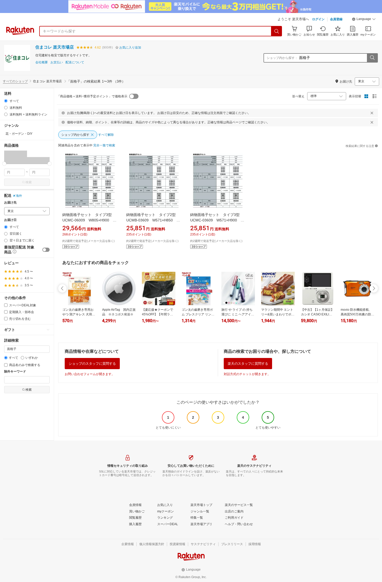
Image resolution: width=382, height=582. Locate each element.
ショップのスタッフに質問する (92, 364)
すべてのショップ (15, 81)
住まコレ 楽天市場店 (54, 47)
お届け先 (10, 202)
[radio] (6, 101)
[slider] (4, 164)
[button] (364, 20)
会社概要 (41, 62)
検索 (28, 182)
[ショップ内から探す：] (372, 58)
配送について (74, 62)
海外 (19, 196)
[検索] (277, 31)
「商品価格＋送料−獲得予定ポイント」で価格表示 (92, 96)
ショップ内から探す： (282, 58)
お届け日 (10, 220)
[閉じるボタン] (372, 113)
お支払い (56, 62)
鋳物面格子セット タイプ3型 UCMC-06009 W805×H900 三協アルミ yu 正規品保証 (89, 220)
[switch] (46, 250)
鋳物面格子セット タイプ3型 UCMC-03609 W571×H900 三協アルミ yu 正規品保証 (217, 220)
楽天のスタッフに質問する (248, 364)
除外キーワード (15, 371)
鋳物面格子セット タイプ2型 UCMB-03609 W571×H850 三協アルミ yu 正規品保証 (153, 220)
